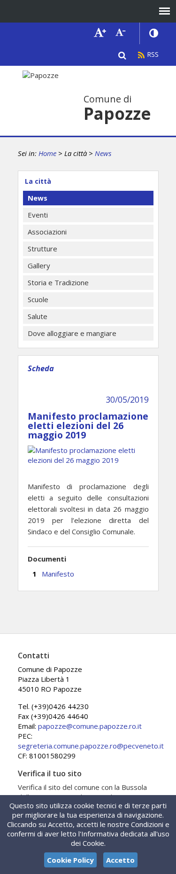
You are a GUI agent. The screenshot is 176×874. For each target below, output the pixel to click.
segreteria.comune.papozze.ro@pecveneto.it (91, 745)
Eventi (38, 214)
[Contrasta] (154, 33)
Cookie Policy (70, 860)
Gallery (39, 265)
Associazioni (47, 231)
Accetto (120, 860)
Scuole (38, 299)
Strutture (42, 248)
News (103, 153)
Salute (37, 316)
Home (47, 153)
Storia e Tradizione (58, 282)
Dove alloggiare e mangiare (72, 333)
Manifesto (58, 573)
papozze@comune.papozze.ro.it (90, 726)
